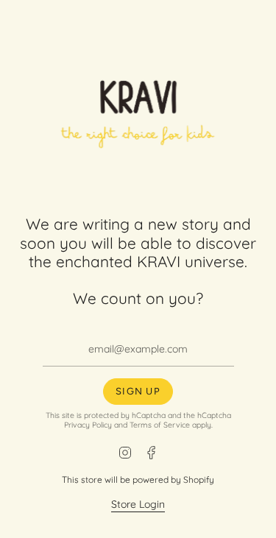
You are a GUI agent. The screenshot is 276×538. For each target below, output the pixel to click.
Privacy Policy (88, 425)
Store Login (138, 504)
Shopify (198, 479)
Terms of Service (160, 425)
